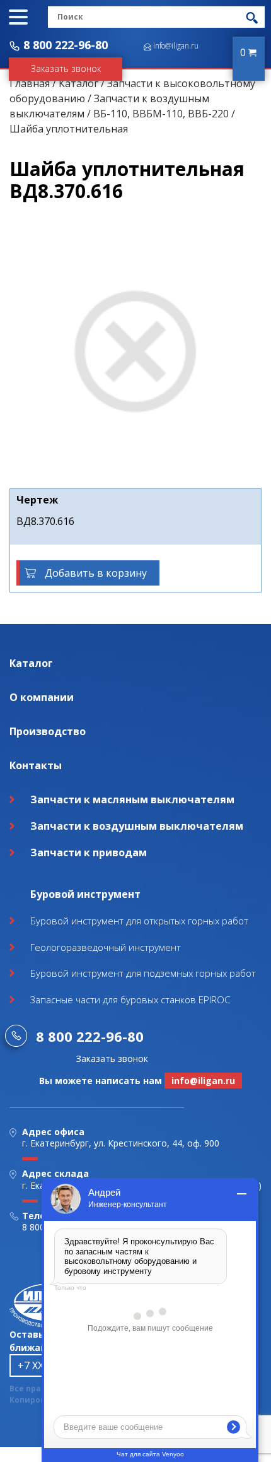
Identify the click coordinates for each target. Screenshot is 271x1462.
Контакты (35, 765)
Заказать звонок (66, 68)
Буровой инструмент (85, 894)
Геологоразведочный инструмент (105, 947)
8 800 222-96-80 (65, 44)
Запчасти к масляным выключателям (132, 799)
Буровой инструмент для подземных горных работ (143, 973)
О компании (41, 697)
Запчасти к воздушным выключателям (136, 826)
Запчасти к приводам (88, 852)
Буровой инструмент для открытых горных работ (139, 920)
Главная (29, 83)
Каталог (78, 83)
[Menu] (18, 17)
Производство (47, 731)
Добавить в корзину (96, 573)
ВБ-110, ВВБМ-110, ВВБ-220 (161, 114)
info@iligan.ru (176, 45)
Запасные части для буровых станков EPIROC (130, 999)
